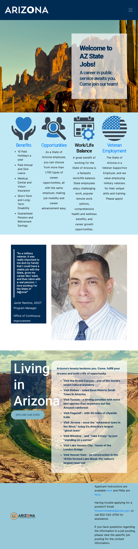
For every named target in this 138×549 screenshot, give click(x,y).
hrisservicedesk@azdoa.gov (112, 510)
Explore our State (28, 414)
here (109, 490)
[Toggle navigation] (130, 10)
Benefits (23, 145)
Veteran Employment (114, 148)
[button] (19, 292)
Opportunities (54, 145)
